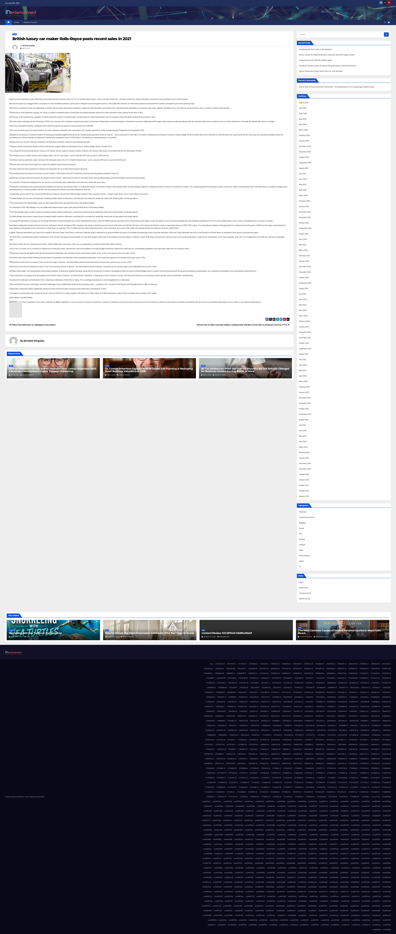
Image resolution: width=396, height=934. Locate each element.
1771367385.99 (342, 778)
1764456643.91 (375, 706)
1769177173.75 (364, 754)
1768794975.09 (208, 754)
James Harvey (128, 637)
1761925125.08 (342, 683)
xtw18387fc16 (356, 925)
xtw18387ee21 (366, 915)
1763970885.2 (375, 702)
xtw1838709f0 (376, 801)
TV (300, 566)
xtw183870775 (323, 801)
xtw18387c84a (271, 896)
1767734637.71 (364, 740)
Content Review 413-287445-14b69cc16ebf (315, 60)
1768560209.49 (308, 749)
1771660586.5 (309, 782)
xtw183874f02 (376, 834)
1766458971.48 (231, 730)
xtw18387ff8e (387, 929)
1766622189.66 (287, 730)
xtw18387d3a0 (302, 901)
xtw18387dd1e (365, 906)
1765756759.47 (331, 721)
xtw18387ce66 (376, 896)
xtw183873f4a (387, 825)
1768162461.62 (331, 744)
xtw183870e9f (261, 806)
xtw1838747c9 (376, 830)
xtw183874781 (224, 637)
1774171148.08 (332, 797)
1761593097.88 (210, 683)
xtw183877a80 (323, 858)
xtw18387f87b (222, 925)
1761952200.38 (353, 683)
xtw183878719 (323, 863)
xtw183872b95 (376, 816)
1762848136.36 (330, 692)
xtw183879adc (365, 872)
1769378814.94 (265, 759)
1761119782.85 (221, 678)
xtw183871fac (313, 811)
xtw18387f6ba (366, 920)
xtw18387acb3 (312, 882)
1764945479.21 (386, 711)
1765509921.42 (232, 721)
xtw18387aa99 (281, 882)
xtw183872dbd (216, 820)
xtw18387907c (207, 872)
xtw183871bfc (250, 811)
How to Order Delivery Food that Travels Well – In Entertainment (323, 87)
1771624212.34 (298, 782)
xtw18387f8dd (242, 925)
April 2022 (303, 376)
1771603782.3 (288, 782)
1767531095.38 (286, 740)
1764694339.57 (286, 711)
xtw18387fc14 (345, 925)
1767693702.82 (352, 740)
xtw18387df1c (228, 910)
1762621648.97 (242, 692)
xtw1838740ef (249, 830)
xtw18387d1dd (260, 901)
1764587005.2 (243, 711)
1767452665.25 (253, 740)
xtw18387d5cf (376, 901)
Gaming (302, 539)
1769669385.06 (386, 759)
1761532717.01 (375, 678)
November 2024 (305, 217)
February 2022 (304, 387)
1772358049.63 (274, 792)
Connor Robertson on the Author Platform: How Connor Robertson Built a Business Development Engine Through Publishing (52, 370)
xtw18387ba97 (376, 887)
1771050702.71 (386, 773)
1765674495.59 (298, 721)
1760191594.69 (230, 668)
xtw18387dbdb (333, 906)
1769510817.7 (320, 759)
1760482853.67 (352, 668)
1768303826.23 (386, 744)
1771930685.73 (254, 787)
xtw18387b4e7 (291, 887)
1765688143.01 (309, 721)
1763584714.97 (243, 702)
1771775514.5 (364, 782)
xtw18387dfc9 (249, 910)
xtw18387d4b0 (334, 901)
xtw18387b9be (365, 887)
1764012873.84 (386, 702)
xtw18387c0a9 (291, 891)
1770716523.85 (221, 773)
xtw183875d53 (270, 844)
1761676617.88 (243, 683)
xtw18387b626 (312, 887)
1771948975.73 (265, 787)
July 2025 (302, 174)
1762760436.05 (297, 692)
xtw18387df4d (239, 910)
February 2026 (304, 135)
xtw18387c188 (312, 891)
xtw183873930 (260, 825)
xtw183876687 (239, 849)
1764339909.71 (331, 706)
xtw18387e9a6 (218, 915)
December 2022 (305, 332)
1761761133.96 (276, 683)
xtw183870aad (218, 806)
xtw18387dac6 (291, 906)
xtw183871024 (292, 806)
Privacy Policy (30, 22)
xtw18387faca (294, 925)
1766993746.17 (255, 735)
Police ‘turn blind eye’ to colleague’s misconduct (33, 325)
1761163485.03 (231, 678)
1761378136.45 (320, 678)
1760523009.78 (375, 668)
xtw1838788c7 (207, 868)
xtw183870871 (355, 801)
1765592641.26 (265, 721)
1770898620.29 (320, 773)
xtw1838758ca (376, 839)
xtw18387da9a (280, 906)
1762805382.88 (319, 692)
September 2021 (305, 414)
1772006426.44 (298, 787)
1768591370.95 (319, 749)
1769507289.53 (309, 759)
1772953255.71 (210, 797)
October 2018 (304, 480)
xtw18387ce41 (366, 896)
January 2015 (304, 496)
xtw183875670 (344, 839)
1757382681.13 (253, 664)
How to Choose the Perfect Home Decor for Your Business (321, 71)
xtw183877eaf (387, 858)
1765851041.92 (375, 721)
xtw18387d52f (355, 901)
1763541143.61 (220, 702)
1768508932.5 (286, 749)
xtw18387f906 (253, 925)
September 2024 (305, 228)
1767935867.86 (242, 744)
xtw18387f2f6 (304, 920)
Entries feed (303, 588)
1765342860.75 (352, 716)
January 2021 (304, 458)
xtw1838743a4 (280, 830)
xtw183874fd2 (387, 834)
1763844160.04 (342, 702)
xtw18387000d (386, 797)
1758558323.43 (275, 664)
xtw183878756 (333, 863)
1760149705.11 (219, 668)
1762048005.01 (211, 687)
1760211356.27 (241, 668)
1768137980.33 (320, 744)
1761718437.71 (265, 683)
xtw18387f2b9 (284, 920)
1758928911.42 (319, 664)
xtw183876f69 (229, 853)
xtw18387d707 (206, 906)
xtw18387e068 (259, 910)
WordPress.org (304, 599)
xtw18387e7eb (354, 910)
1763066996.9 (232, 697)
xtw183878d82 (313, 868)
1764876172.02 (364, 711)
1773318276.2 (244, 797)
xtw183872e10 (227, 820)
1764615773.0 (254, 711)
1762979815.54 (386, 692)
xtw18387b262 (228, 887)
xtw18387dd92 (386, 906)
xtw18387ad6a (323, 882)
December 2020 (305, 463)
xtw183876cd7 (376, 849)
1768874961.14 (241, 754)
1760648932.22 (230, 673)
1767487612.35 (264, 740)
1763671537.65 (276, 702)
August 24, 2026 (210, 637)
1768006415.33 (264, 744)
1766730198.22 (332, 730)
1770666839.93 (386, 768)
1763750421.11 (298, 702)
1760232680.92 (252, 668)
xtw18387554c (334, 839)
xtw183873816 (207, 825)
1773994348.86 (310, 797)
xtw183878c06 (282, 868)
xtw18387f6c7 (376, 920)
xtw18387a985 (270, 882)
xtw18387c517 (208, 896)
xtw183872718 (281, 816)
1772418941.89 (319, 792)
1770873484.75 (309, 773)
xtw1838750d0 (228, 839)
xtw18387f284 (273, 920)
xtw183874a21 (271, 834)
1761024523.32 (364, 673)
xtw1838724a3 (228, 816)
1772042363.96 (320, 787)
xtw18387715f (291, 853)
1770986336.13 (364, 773)
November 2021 (305, 403)
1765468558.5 (221, 721)
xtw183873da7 (366, 825)
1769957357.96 (308, 763)
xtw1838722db (207, 816)
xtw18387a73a (206, 882)
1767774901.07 (386, 740)
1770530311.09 (331, 768)
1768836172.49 (230, 754)
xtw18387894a (239, 868)
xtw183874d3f (334, 834)
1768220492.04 (352, 744)
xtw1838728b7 (291, 816)
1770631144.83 (364, 768)
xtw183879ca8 (229, 877)
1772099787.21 (343, 787)
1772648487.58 (375, 792)
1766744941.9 (343, 730)
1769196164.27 (375, 754)
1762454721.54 (365, 687)
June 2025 (303, 179)
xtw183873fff (228, 830)
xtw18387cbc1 (324, 896)
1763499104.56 (209, 702)
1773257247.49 (232, 797)
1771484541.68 (222, 782)
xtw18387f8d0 (232, 925)
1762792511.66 (308, 692)
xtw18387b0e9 (355, 882)
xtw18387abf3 (302, 882)
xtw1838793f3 (281, 872)
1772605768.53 (364, 792)
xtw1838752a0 (270, 839)
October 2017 (304, 485)
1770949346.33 (342, 773)
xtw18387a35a (280, 877)
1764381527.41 (353, 706)
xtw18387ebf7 (302, 915)
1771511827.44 (233, 782)
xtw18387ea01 (260, 915)
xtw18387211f (345, 811)
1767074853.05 (288, 735)
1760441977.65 (341, 668)
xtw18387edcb (355, 915)
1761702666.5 (254, 683)
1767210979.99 (342, 735)
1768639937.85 (341, 749)
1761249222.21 (265, 678)
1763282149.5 (309, 697)
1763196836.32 (276, 697)
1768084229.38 (297, 744)
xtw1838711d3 (355, 806)
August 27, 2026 (113, 637)
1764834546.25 (342, 711)
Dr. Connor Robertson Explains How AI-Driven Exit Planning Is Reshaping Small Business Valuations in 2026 (149, 370)
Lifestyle (302, 545)
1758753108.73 (297, 664)
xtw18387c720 (250, 896)
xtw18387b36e (270, 887)
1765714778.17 (320, 721)
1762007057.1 (375, 683)
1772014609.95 (309, 787)
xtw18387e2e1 (280, 910)
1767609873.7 (309, 740)
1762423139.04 (354, 687)
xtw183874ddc (355, 834)
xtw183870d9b (250, 806)
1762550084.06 (220, 692)
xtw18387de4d (218, 910)
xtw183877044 (270, 853)
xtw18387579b (355, 839)
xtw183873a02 (302, 825)
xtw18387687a (281, 849)
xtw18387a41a (302, 877)
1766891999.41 (211, 735)
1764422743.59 (364, 706)
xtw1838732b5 (280, 820)
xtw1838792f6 (271, 872)
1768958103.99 (286, 754)
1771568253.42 (265, 782)
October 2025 (304, 157)
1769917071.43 (297, 763)
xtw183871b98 (239, 811)
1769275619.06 (220, 759)
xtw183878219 (238, 863)
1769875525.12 (275, 763)
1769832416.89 (263, 763)
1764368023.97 (342, 706)
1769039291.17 (308, 754)
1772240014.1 (231, 792)
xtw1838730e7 (259, 820)
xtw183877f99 (207, 863)
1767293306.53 (375, 735)
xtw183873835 (217, 825)
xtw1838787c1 (376, 863)
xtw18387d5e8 (386, 901)
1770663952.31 (375, 768)
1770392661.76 (276, 768)
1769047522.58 (319, 754)
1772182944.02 (208, 792)
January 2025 (304, 206)
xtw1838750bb (217, 839)
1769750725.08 (230, 763)
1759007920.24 (330, 664)
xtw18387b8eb (354, 887)
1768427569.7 (254, 749)
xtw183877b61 (365, 858)
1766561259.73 (265, 730)
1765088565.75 (252, 716)
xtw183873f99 (218, 830)
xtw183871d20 (260, 811)
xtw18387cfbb (218, 901)
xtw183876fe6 (260, 853)
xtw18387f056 (233, 920)
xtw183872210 (365, 811)
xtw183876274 (354, 844)
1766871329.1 (386, 730)
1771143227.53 (243, 778)
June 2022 (303, 365)
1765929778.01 (211, 725)
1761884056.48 (331, 683)
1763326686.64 (331, 697)
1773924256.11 (299, 797)
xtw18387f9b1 (263, 925)
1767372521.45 (220, 740)
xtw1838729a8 (334, 816)
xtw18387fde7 (387, 925)
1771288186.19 (298, 778)
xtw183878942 (218, 868)
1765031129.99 (230, 716)
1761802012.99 (298, 683)
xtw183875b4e (228, 844)
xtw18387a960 (259, 882)
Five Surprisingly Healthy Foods (362, 87)
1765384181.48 (375, 716)
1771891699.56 (243, 787)
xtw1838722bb (376, 811)
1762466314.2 (376, 687)
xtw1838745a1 (333, 830)
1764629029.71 (264, 711)
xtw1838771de (302, 853)
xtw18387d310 (292, 901)
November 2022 (305, 338)
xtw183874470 (301, 830)
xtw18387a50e (344, 877)
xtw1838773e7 (365, 853)
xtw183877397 (354, 853)
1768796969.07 (219, 754)
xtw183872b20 (365, 816)
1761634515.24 (232, 683)
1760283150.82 (275, 668)
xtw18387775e (270, 858)
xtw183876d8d (208, 853)
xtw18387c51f (218, 896)
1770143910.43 (386, 763)
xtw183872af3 (355, 816)
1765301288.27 (341, 716)
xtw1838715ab (386, 806)
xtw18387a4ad (333, 877)
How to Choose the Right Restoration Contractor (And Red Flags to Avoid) (326, 55)
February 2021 (304, 452)
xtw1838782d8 (269, 863)
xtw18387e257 (270, 910)
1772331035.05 (263, 792)
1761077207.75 (386, 673)
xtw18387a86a (228, 882)
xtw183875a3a (207, 844)
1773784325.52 (287, 797)
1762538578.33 (209, 692)
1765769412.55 (342, 721)
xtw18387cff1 (229, 901)
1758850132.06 (308, 664)
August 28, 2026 (17, 637)
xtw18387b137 (376, 882)
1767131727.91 (310, 735)
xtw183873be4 (355, 825)
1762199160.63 (266, 687)
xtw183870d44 (240, 806)
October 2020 (304, 474)
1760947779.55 (341, 673)
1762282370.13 (298, 687)
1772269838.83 (241, 792)
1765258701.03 (319, 716)
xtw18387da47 (269, 906)
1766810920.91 (364, 730)
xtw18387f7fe (212, 925)
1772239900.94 (220, 792)
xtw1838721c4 (355, 811)
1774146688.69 (321, 797)
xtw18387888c (386, 863)
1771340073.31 (320, 778)
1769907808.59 (286, 763)
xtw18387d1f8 (271, 901)
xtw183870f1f (271, 806)
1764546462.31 (232, 711)
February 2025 (304, 201)
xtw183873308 (291, 820)
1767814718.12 (208, 744)
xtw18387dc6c (354, 906)
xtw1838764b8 (218, 849)
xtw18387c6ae (239, 896)
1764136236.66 (253, 706)
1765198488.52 (297, 716)
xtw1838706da (302, 801)
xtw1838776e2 (249, 858)
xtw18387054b (280, 801)
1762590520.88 (231, 692)
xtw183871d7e (271, 811)
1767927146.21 (231, 744)
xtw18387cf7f (387, 896)
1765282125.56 (330, 716)
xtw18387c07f (281, 891)
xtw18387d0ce (249, 901)
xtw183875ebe (281, 844)
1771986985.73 (287, 787)
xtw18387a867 (217, 882)
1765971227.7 (233, 725)
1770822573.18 (275, 773)
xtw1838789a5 (250, 868)
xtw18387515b (238, 839)
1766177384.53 (309, 725)
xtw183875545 (323, 839)
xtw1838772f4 (344, 853)
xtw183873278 (269, 820)
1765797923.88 (353, 721)
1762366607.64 (332, 687)
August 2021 (303, 420)
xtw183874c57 (303, 834)
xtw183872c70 (206, 820)
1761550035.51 (386, 678)
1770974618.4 (353, 773)
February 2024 (304, 256)
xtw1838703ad (249, 801)
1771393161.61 (353, 778)
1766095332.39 (277, 725)
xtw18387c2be (333, 891)
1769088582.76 (330, 754)
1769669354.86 (375, 759)
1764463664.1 (386, 706)
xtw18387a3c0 (291, 877)
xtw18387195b (218, 811)
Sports (301, 561)
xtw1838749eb (250, 834)
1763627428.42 (254, 702)
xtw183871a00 (228, 811)
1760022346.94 (352, 664)
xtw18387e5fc (312, 910)
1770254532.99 (232, 768)
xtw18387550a (313, 839)
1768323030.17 (210, 749)
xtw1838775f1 (228, 858)
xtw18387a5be (365, 877)
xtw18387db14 (301, 906)
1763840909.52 (331, 702)
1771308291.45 (309, 778)
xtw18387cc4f (334, 896)
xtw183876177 (333, 844)
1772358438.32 (286, 792)
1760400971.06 (319, 668)
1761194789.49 (243, 678)
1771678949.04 (320, 782)
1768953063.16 (275, 754)
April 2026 (303, 124)
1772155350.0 (375, 787)
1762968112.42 (375, 692)
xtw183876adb (334, 849)
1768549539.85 (297, 749)
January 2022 (304, 392)
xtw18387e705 (323, 910)
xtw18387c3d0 (355, 891)
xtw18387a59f (355, 877)
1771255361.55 (287, 778)
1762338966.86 (321, 687)
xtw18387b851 (344, 887)
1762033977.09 (386, 683)
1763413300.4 (364, 697)
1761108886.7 (210, 678)
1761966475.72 (364, 683)
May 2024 (302, 245)
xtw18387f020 (212, 920)
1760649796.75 (241, 673)
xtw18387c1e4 (323, 891)
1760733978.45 (263, 673)
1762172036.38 (254, 687)
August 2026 (303, 102)
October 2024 (304, 223)
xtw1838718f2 (207, 811)
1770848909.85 (298, 773)
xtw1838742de (269, 830)
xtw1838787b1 (365, 863)
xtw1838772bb (323, 853)
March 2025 (303, 195)
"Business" (303, 512)
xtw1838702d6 (227, 801)
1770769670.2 (254, 773)
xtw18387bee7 (249, 891)
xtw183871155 (334, 806)
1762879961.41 (341, 692)
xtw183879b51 (386, 872)
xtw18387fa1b (273, 925)
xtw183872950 (313, 816)
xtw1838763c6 (376, 844)
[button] (385, 22)
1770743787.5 (243, 773)
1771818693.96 (386, 782)
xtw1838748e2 (229, 834)
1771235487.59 (276, 778)
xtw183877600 (238, 858)
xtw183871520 (376, 806)
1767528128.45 (275, 740)
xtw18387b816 (333, 887)
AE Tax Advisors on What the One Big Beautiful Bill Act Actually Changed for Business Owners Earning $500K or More (245, 370)
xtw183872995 (323, 816)
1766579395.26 (276, 730)
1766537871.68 (254, 730)
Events (301, 528)
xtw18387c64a (229, 896)
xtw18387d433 (313, 901)
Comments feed (305, 593)
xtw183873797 (386, 820)
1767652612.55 (330, 740)
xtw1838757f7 (366, 839)
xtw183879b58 (207, 877)
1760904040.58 (319, 673)
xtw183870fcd (281, 806)
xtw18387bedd (239, 891)
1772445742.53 (330, 792)
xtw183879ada (354, 872)
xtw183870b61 (229, 806)
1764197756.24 (275, 706)
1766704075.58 (321, 730)
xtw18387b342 (259, 887)
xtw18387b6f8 (323, 887)
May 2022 (302, 370)
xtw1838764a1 (207, 849)
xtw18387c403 (365, 891)
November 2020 (305, 469)
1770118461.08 (375, 763)
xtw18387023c (206, 801)
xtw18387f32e (314, 920)
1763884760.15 (353, 702)
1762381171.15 (343, 687)
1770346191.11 (265, 768)
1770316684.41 (254, 768)
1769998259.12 (330, 763)
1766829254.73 (375, 730)
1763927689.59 (364, 702)
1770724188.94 (232, 773)
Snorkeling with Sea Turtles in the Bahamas (315, 49)
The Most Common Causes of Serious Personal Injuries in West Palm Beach (327, 66)
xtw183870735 (312, 801)
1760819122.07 (286, 673)
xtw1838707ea (334, 801)
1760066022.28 (375, 664)
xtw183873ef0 (376, 825)
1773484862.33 (265, 797)
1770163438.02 (209, 768)
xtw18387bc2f (218, 891)
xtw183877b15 (344, 858)
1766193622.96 (320, 725)
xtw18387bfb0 (260, 891)
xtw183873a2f (313, 825)
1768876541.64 (252, 754)
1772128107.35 (364, 787)
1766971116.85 (244, 735)
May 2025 (302, 184)
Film (300, 534)
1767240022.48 (353, 735)
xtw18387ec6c (323, 915)
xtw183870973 (365, 801)
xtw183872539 (249, 816)
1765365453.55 (364, 716)
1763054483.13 (221, 697)
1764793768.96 (331, 711)
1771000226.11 (375, 773)
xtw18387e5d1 (302, 910)
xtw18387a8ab (249, 882)
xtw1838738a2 (239, 825)
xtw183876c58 (365, 849)
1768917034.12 (264, 754)
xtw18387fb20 (304, 925)
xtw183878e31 (324, 868)
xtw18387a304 (270, 877)
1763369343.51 (342, 697)
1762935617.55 (364, 692)
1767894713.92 (220, 744)
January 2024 (304, 261)
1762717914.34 (286, 692)
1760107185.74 (386, 664)
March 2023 (303, 316)
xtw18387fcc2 (366, 925)
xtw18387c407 (376, 891)
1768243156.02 (364, 744)
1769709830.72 (208, 763)
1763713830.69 (287, 702)
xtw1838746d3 (354, 830)
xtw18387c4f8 (387, 891)
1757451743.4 (264, 664)
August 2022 (303, 354)
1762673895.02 (264, 692)
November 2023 (305, 272)
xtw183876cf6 (387, 849)
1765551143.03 (254, 721)
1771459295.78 (386, 778)
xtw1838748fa (239, 834)
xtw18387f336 (325, 920)
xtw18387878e (344, 863)
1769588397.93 (342, 759)
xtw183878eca (345, 868)
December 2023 (305, 266)
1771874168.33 (231, 787)
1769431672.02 (287, 759)
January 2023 (304, 327)
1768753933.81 (386, 749)
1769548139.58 (331, 759)
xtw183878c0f (292, 868)
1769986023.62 (319, 763)
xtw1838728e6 (302, 816)
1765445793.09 (210, 721)
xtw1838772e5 (333, 853)
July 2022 (302, 359)
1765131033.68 (274, 716)
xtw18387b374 (280, 887)
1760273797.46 (263, 668)
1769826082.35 (252, 763)
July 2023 (302, 294)
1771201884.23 (265, 778)
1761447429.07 (341, 678)
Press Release (304, 556)
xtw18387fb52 (325, 925)
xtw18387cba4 (313, 896)
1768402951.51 (243, 749)
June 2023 (303, 299)
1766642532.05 (298, 730)
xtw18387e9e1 (249, 915)
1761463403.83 (352, 678)
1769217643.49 (386, 754)
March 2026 (303, 130)
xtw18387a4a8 (323, 877)
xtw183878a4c (260, 868)
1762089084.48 (222, 687)
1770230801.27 (221, 768)
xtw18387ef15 (376, 915)
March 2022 (303, 381)
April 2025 (303, 190)
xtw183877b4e (355, 858)
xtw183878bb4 (271, 868)
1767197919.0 (332, 735)
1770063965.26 (353, 763)
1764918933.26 (375, 711)
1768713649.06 (364, 749)
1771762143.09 (353, 782)
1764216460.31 (286, 706)
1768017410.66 (275, 744)
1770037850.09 (341, 763)
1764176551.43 (264, 706)
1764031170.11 (209, 706)
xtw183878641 (312, 863)
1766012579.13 (243, 725)
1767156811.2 (321, 735)
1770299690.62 (243, 768)
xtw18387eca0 (334, 915)
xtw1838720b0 (334, 811)
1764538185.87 (221, 711)
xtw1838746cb (344, 830)
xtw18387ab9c (291, 882)
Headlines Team (32, 637)
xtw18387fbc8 (335, 925)
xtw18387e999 (207, 915)
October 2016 (304, 491)
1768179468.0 (342, 744)
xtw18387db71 (323, 906)
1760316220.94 (286, 668)
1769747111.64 (219, 763)
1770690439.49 (210, 773)
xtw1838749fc (260, 834)
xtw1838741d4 (259, 830)
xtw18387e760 (333, 910)
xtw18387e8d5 (376, 910)
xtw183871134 (323, 806)
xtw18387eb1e (271, 915)
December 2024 (305, 212)
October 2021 (304, 409)
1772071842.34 (332, 787)
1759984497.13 (341, 664)
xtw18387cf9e (208, 901)
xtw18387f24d (263, 920)
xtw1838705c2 (291, 801)
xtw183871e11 (281, 811)
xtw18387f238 (253, 920)
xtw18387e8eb (386, 910)
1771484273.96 (211, 782)
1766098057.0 (288, 725)
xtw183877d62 (376, 858)
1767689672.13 (341, 740)
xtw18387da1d (259, 906)
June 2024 (303, 239)
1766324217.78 (364, 725)
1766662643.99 (309, 730)
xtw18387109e (302, 806)
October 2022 (304, 343)
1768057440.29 (286, 744)
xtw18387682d (270, 849)
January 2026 (304, 141)
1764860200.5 (353, 711)
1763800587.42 (320, 702)
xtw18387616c (323, 844)
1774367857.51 (343, 797)
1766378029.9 (386, 725)
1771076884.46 (209, 778)
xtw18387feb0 (377, 929)
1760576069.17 (208, 673)
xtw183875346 (291, 839)
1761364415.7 (309, 678)
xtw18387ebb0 (292, 915)
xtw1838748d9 (218, 834)
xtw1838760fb (312, 844)
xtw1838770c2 (281, 853)
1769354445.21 (254, 759)
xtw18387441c (291, 830)
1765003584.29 (219, 716)
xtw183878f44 (366, 868)
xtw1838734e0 (344, 820)
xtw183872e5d (238, 820)
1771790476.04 (375, 782)
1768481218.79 (275, 749)
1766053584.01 (265, 725)
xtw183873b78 (344, 825)
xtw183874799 (365, 830)
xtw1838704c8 (259, 801)
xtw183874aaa (281, 834)
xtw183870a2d (386, 801)
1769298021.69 (231, 759)
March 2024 (303, 250)
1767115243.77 (299, 735)
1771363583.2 (332, 778)
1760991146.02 (352, 673)
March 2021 (303, 447)
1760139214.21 (208, 668)
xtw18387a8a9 (238, 882)
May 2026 (302, 119)
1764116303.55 (242, 706)
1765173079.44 (286, 716)
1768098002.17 (309, 744)
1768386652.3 (232, 749)
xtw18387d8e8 (227, 906)
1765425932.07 (386, 716)
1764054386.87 (220, 706)
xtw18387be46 (228, 891)
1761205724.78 (254, 678)
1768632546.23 (330, 749)
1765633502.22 (286, 721)
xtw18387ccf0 (355, 896)
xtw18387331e (301, 820)
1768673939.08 (352, 749)
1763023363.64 (210, 697)
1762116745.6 (233, 687)
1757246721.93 (220, 664)
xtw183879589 (302, 872)
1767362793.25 (209, 740)
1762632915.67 (253, 692)
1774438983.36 (354, 797)
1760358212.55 (308, 668)
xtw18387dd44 (376, 906)
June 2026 (303, 113)
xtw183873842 (228, 825)
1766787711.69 (353, 730)
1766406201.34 (209, 730)
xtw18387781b (280, 858)
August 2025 (303, 168)
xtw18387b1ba (217, 887)
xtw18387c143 (302, 891)
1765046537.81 (241, 716)
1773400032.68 (254, 797)
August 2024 (303, 234)
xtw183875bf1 (249, 844)
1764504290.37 (210, 711)
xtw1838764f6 (228, 849)
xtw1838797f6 (313, 872)
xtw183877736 (259, 858)
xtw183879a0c (344, 872)
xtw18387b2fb (238, 887)
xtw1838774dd (376, 853)
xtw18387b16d (206, 887)
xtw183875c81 (260, 844)
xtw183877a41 (312, 858)
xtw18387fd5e (376, 925)
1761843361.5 (309, 683)
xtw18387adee (333, 882)
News (14, 34)
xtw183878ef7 (356, 868)
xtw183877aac (333, 858)
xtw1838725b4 (259, 816)
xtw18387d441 (323, 901)
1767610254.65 (319, 740)
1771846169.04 (220, 787)
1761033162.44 (375, 673)
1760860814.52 (297, 673)
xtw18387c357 (344, 891)
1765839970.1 (364, 721)
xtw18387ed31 (344, 915)
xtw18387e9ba (228, 915)
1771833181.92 (209, 787)
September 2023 (305, 283)
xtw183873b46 (334, 825)
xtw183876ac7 (323, 849)
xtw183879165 (249, 872)
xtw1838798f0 (333, 872)
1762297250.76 (309, 687)
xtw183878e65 (334, 868)
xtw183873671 (376, 820)
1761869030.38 (320, 683)
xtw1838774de (386, 853)
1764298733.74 (320, 706)
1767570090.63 (297, 740)
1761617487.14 (221, 683)
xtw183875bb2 (239, 844)
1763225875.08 (287, 697)
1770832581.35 (286, 773)
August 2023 (303, 288)
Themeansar (40, 797)
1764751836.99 (309, 711)
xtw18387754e (206, 858)
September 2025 (305, 163)
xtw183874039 (238, 830)
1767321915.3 (386, 735)
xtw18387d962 (248, 906)
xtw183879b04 (376, 872)
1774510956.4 (365, 797)
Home (16, 22)
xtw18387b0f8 (365, 882)
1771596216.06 (277, 782)
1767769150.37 (375, 740)
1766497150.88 (243, 730)
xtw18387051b (270, 801)
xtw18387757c (217, 858)
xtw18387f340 (335, 920)
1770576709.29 (342, 768)
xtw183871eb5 (302, 811)
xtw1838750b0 (206, 839)
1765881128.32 (386, 721)
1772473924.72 (341, 792)
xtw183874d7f (345, 834)
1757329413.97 (242, 664)
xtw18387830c (280, 863)
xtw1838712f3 (365, 806)
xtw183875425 (302, 839)
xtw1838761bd (344, 844)
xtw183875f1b (292, 844)
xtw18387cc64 (345, 896)
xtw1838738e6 (249, 825)
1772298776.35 (252, 792)
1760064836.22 (364, 664)
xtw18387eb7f (281, 915)
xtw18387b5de (302, 887)
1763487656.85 (386, 697)
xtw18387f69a (356, 920)
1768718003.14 (375, 749)
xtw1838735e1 (365, 820)
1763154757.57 (265, 697)
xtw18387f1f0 (243, 920)
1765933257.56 (222, 725)
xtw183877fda (227, 863)
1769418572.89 (276, 759)
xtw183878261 (248, 863)
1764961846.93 (208, 716)
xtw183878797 (354, 863)
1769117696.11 (341, 754)
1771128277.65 (232, 778)
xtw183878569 (301, 863)
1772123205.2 (354, 787)
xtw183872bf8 (387, 816)
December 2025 (305, 146)
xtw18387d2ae (281, 901)
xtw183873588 (354, 820)
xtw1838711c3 (344, 806)
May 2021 (302, 436)
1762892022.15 (353, 692)
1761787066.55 (287, 683)
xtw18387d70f (217, 906)
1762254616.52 (287, 687)
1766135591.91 (298, 725)
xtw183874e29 (366, 834)
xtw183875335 (281, 839)
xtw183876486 (386, 844)
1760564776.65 (386, 668)
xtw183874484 (312, 830)
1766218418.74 (332, 725)
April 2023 (303, 310)
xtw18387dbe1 (344, 906)
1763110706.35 (243, 697)
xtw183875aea (218, 844)
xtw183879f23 (239, 877)
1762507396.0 (386, 687)
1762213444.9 (277, 687)
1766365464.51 (375, 725)
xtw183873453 (323, 820)
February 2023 (304, 321)
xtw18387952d (291, 872)
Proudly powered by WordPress (14, 797)
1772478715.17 (352, 792)
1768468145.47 (264, 749)
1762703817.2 (275, 692)
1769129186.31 (352, 754)
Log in (301, 582)
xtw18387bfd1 (270, 891)
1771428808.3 (364, 778)
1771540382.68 (244, 782)
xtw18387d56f (366, 901)
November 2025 (305, 152)
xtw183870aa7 (208, 806)
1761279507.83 (276, 678)
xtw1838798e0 (323, 872)
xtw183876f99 (249, 853)
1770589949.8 (353, 768)
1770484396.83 (309, 768)
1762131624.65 (243, 687)
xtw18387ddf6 (207, 910)
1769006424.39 (297, 754)
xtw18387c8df (282, 896)
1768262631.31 (375, 744)
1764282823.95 (309, 706)
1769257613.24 (209, 759)
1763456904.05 (375, 697)
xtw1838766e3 (260, 849)
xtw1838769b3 (302, 849)
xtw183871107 (313, 806)
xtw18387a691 (376, 877)
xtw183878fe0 (376, 868)
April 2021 (303, 441)
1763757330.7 (309, 702)
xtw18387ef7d (387, 915)
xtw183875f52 (302, 844)
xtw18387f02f (222, 920)
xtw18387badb (386, 887)
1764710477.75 (297, 711)
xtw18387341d (312, 820)
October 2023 (304, 277)
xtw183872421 (217, 816)
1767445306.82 (242, 740)
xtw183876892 (292, 849)
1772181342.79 (386, 787)
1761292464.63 (287, 678)
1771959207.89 (276, 787)
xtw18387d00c (239, 901)
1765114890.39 (263, 716)
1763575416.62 (231, 702)
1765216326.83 (308, 716)
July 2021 (302, 425)
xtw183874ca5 (324, 834)
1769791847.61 (241, 763)
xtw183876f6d (239, 853)
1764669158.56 (275, 711)
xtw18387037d (238, 801)
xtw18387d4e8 (345, 901)
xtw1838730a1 (248, 820)
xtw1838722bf (387, 811)
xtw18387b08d (344, 882)
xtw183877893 (291, 858)
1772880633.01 (386, 792)
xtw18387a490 (312, 877)
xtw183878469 (291, 863)
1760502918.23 (364, 668)
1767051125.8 (278, 735)
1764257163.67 (297, 706)
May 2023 (302, 305)
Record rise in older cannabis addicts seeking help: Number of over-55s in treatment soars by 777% (242, 325)
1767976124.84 (253, 744)
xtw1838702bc (217, 801)
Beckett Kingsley (28, 46)
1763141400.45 (254, 697)
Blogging (302, 523)
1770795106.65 (264, 773)
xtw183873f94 (208, 830)
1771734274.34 (342, 782)
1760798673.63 (275, 673)
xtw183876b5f (344, 849)
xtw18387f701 (387, 920)
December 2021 (305, 398)
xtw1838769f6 (313, 849)
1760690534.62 (252, 673)
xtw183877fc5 (217, 863)
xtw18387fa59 (283, 925)
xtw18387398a (270, 825)
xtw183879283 (260, 872)
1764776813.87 (320, 711)
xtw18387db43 (312, 906)
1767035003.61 (267, 735)
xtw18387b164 (386, 882)
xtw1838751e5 (249, 839)
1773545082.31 (276, 797)
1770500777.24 (320, 768)
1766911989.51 (222, 735)
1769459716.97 (298, 759)
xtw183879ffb (249, 877)
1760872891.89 (308, 673)
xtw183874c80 (313, 834)
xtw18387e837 (365, 910)
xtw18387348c (333, 820)
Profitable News (322, 637)
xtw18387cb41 (292, 896)
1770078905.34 (364, 763)
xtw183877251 (312, 853)
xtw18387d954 (238, 906)
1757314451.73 (231, 664)
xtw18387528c (259, 839)
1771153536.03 (254, 778)
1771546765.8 (255, 782)
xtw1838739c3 (281, 825)
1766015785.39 (254, 725)
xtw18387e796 (344, 910)
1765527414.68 (243, 721)
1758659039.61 (286, 664)
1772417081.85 (308, 792)
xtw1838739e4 (292, 825)
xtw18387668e (249, 849)
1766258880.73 (343, 725)
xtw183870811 (344, 801)
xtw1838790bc (228, 872)
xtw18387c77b (260, 896)
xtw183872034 (323, 811)
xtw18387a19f (259, 877)
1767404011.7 (231, 740)
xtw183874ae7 (292, 834)
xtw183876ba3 (355, 849)
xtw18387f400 (345, 920)
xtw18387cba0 (303, 896)
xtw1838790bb (218, 872)
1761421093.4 (331, 678)
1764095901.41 (231, 706)
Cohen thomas (27, 375)
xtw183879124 (239, 872)
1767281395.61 (364, 735)
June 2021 (303, 431)
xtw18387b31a (249, 887)
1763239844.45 (298, 697)
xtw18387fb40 (314, 925)
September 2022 (305, 349)
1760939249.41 (330, 673)
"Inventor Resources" (307, 517)
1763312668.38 (320, 697)
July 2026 (302, 108)
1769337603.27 (243, 759)
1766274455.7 (354, 725)
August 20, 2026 (306, 637)
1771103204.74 (221, 778)
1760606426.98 (219, 673)
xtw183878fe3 (387, 868)
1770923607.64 (331, 773)
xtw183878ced (303, 868)
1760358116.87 (297, 668)
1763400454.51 (353, 697)
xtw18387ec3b (313, 915)
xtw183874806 (386, 830)
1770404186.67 (287, 768)
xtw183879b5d (218, 877)
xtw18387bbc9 (207, 891)
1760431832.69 (330, 668)
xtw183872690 (270, 816)
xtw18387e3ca (291, 910)
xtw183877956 (302, 858)
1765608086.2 (276, 721)
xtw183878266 (259, 863)
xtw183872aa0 (344, 816)
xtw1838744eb (323, 830)
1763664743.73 (265, 702)
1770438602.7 (298, 768)
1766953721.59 (233, 735)
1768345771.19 (221, 749)
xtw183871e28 (292, 811)
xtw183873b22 (323, 825)
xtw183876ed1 (218, 853)
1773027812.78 (221, 797)
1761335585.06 (298, 678)
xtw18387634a (365, 844)
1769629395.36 (364, 759)
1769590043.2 (353, 759)
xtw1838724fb (239, 816)
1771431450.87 (375, 778)
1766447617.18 (220, 730)
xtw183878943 (229, 868)
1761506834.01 (364, 678)
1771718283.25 (331, 782)
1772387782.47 (297, 792)
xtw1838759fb (387, 839)
